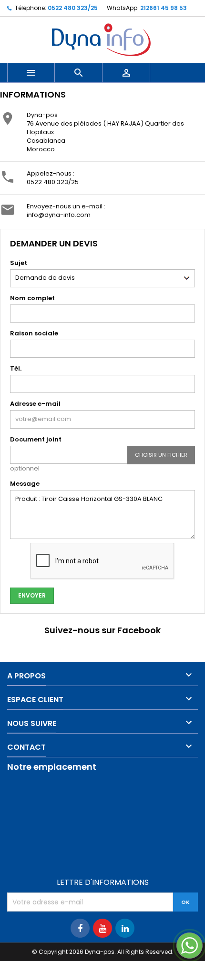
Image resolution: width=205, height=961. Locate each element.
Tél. (15, 368)
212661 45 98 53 (163, 8)
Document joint (36, 439)
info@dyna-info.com (59, 214)
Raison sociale (34, 333)
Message (25, 483)
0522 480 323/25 (73, 8)
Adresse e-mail (35, 403)
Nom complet (32, 298)
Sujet (18, 262)
